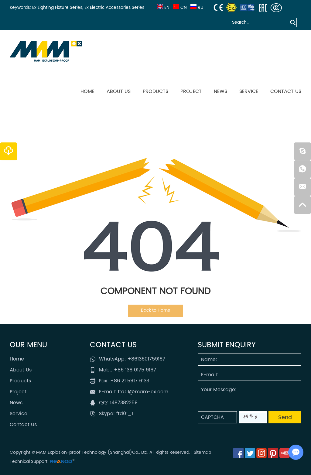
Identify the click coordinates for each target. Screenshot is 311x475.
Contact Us (285, 91)
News (220, 91)
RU (200, 7)
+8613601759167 (146, 359)
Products (155, 91)
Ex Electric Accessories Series (114, 7)
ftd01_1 (124, 414)
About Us (119, 91)
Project (191, 91)
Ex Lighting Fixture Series (57, 7)
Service (248, 91)
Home (87, 91)
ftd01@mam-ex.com (143, 392)
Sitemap (202, 452)
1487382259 (124, 403)
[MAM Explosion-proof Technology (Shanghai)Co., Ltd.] (46, 51)
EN (166, 7)
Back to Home (155, 310)
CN (183, 7)
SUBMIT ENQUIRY (227, 345)
